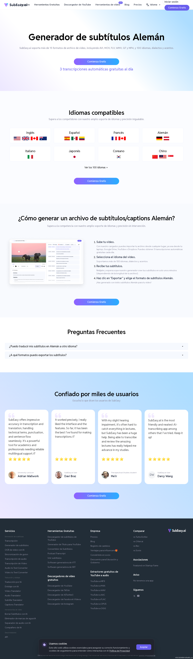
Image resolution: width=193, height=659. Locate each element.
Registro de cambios (100, 546)
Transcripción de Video (16, 563)
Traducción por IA (13, 582)
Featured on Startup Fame (145, 565)
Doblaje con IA (12, 586)
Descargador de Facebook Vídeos (64, 599)
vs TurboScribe (140, 536)
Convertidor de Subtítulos (60, 549)
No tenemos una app (143, 580)
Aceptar (144, 647)
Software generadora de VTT (62, 562)
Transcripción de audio (16, 559)
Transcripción (11, 540)
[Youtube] (138, 596)
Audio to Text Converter (16, 568)
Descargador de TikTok (59, 590)
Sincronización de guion (16, 554)
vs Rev (136, 546)
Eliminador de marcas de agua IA (20, 618)
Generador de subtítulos (17, 545)
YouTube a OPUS (98, 603)
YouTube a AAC (97, 594)
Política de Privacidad (119, 650)
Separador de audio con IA (18, 623)
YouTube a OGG (98, 608)
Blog (127, 4)
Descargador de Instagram (61, 603)
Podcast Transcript (56, 553)
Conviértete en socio (100, 555)
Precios (138, 4)
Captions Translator (14, 604)
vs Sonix (137, 550)
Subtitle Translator (13, 600)
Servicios (25, 4)
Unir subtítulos (55, 558)
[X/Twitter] (134, 596)
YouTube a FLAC (98, 599)
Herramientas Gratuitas (47, 4)
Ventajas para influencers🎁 (104, 550)
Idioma (153, 4)
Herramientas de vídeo (108, 4)
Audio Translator (13, 595)
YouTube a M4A (97, 585)
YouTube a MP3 (97, 581)
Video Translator (13, 591)
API (6, 637)
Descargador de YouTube (77, 4)
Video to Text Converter (16, 572)
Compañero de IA (13, 627)
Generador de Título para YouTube (64, 544)
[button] (154, 4)
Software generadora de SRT (62, 567)
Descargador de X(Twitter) (60, 594)
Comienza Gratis (177, 7)
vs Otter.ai (138, 541)
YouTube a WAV (98, 590)
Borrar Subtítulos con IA (16, 614)
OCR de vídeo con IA (14, 549)
